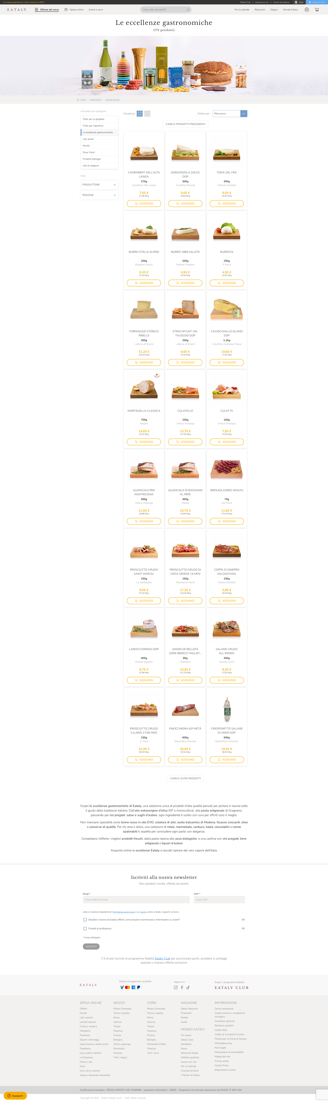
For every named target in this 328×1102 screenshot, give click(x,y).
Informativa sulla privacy (124, 912)
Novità (86, 145)
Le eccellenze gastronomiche (98, 132)
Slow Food (88, 152)
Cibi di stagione (91, 165)
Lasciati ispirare (112, 99)
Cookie (143, 912)
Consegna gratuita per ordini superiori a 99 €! (23, 2)
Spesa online (95, 99)
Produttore (91, 184)
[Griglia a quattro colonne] (147, 114)
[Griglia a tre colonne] (140, 114)
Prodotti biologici (92, 159)
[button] (307, 10)
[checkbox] (85, 920)
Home (83, 99)
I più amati (88, 139)
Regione (88, 195)
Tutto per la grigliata (93, 119)
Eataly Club (162, 958)
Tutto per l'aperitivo (93, 125)
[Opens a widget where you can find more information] (15, 1096)
